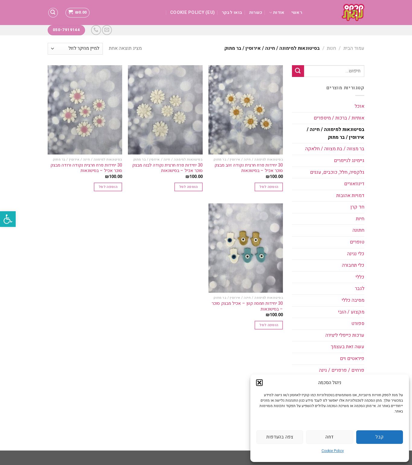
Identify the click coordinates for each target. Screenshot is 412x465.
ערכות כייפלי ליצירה (344, 335)
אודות (278, 12)
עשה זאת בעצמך (347, 346)
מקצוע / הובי (351, 312)
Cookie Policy (333, 451)
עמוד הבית (354, 48)
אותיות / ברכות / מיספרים (339, 118)
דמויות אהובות (350, 195)
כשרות (255, 12)
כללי (360, 277)
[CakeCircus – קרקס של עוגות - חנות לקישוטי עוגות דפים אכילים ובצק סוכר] (337, 12)
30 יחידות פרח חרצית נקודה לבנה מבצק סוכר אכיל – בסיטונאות (167, 168)
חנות (331, 48)
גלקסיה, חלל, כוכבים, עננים (337, 172)
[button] (8, 219)
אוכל (359, 106)
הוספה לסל (268, 187)
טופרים (357, 242)
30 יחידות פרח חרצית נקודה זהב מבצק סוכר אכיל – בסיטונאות (248, 168)
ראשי (296, 12)
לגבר (359, 288)
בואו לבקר (232, 12)
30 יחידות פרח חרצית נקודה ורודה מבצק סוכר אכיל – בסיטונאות (86, 168)
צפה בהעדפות (279, 437)
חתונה (358, 230)
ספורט (357, 323)
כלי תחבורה (353, 265)
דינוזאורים (354, 183)
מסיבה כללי (353, 300)
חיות (360, 218)
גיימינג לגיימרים (349, 160)
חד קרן (357, 207)
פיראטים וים (352, 358)
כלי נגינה (355, 253)
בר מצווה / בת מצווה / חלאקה (334, 148)
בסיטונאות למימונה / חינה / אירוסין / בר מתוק (335, 133)
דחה (329, 437)
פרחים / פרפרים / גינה (341, 370)
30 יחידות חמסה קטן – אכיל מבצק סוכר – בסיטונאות (247, 306)
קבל (379, 437)
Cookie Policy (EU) (192, 12)
